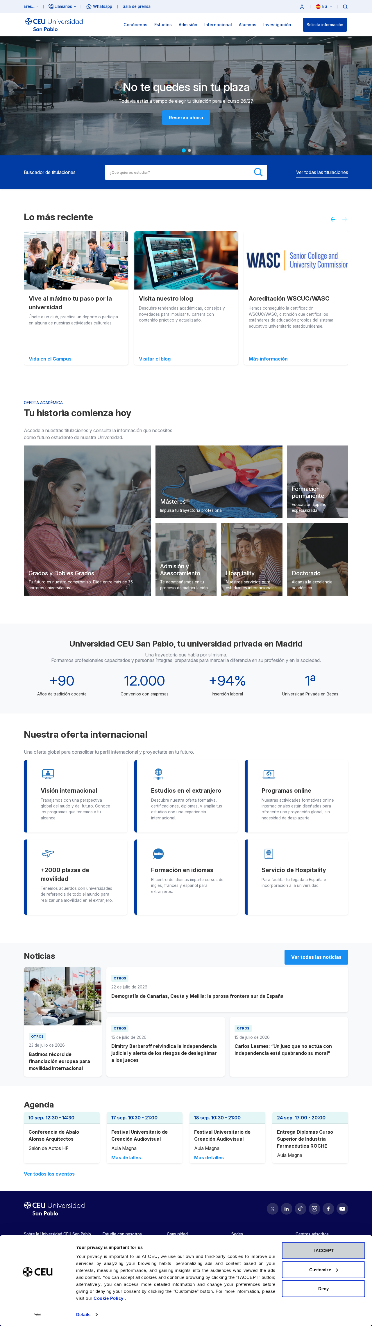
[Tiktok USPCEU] (300, 1209)
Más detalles (126, 1157)
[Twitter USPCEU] (272, 1209)
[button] (302, 6)
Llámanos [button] (63, 6)
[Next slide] (347, 222)
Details (83, 1314)
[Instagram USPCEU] (314, 1209)
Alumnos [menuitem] (247, 24)
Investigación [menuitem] (277, 24)
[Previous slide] (331, 222)
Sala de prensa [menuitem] (137, 6)
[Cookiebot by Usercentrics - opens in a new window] (37, 1314)
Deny (323, 1288)
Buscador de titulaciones (50, 172)
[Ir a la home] (54, 25)
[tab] (184, 150)
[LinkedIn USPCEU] (286, 1209)
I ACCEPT (324, 1250)
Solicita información (325, 24)
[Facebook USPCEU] (328, 1209)
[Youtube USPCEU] (342, 1209)
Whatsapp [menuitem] (102, 6)
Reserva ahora (186, 117)
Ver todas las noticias (316, 957)
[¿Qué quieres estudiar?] (345, 6)
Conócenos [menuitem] (135, 24)
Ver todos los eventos (49, 1174)
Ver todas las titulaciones (322, 172)
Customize (320, 1269)
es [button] (325, 6)
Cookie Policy (109, 1298)
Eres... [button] (29, 6)
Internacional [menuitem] (218, 24)
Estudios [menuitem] (163, 24)
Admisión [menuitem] (188, 24)
